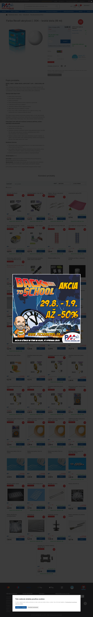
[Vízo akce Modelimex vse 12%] (46, 308)
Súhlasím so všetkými (21, 607)
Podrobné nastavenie (33, 607)
